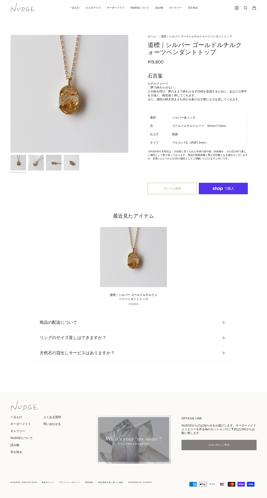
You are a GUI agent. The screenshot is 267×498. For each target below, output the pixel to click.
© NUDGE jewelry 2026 (23, 482)
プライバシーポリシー (69, 482)
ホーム (152, 36)
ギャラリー (17, 431)
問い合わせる (52, 424)
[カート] (254, 8)
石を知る (16, 452)
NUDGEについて (21, 438)
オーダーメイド (20, 424)
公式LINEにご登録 (219, 445)
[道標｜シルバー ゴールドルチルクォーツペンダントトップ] (133, 257)
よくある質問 (52, 417)
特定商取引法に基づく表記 (110, 482)
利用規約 (89, 482)
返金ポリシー (48, 482)
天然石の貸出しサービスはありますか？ (77, 353)
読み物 (14, 445)
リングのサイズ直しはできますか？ (73, 337)
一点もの (16, 417)
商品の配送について (58, 322)
